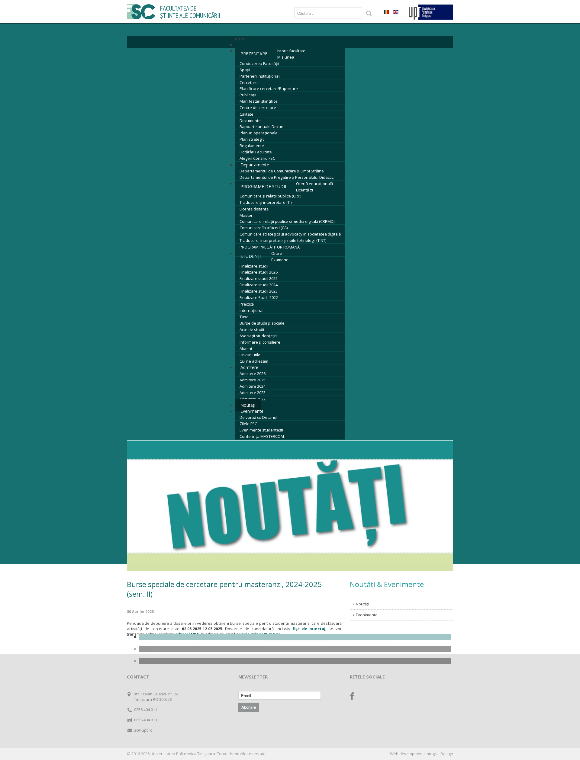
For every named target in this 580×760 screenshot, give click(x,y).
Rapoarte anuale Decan (261, 126)
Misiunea (285, 57)
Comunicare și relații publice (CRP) (270, 196)
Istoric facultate (291, 50)
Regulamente (252, 145)
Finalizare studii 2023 (259, 291)
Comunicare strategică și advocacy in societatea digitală (290, 234)
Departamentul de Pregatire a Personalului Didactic (287, 177)
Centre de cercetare (258, 107)
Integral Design (439, 753)
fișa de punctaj (309, 628)
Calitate (246, 114)
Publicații (248, 95)
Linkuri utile (250, 355)
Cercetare (249, 82)
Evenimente (251, 411)
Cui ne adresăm (254, 361)
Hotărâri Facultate (256, 152)
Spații (245, 69)
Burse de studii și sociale (262, 323)
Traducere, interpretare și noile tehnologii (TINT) (283, 240)
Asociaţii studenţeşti (258, 335)
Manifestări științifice (259, 101)
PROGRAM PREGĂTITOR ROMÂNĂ (270, 247)
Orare (276, 253)
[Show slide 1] (295, 637)
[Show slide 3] (295, 661)
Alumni (246, 348)
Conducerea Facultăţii (259, 63)
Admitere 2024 (253, 386)
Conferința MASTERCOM (262, 436)
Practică (247, 304)
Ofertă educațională (314, 183)
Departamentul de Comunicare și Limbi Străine (282, 171)
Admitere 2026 (253, 373)
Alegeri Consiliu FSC (257, 158)
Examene (279, 259)
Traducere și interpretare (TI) (266, 202)
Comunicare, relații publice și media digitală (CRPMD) (287, 221)
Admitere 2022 (253, 399)
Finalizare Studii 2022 (259, 297)
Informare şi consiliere (260, 342)
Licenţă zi (304, 190)
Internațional (251, 310)
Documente (250, 120)
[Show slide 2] (295, 649)
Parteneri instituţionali (260, 76)
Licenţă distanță (254, 209)
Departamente (254, 165)
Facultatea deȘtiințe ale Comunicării (190, 12)
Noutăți (362, 604)
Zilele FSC (248, 423)
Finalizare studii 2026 (259, 272)
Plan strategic (252, 139)
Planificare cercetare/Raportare (269, 88)
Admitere (249, 367)
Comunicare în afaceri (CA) (264, 227)
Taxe (244, 316)
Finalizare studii (254, 266)
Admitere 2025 (253, 380)
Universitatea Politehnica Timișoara (182, 753)
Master (246, 215)
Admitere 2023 (253, 392)
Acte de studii (252, 329)
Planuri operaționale (259, 133)
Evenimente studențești (261, 430)
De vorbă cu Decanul (258, 417)
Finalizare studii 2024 (259, 284)
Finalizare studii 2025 (259, 278)
